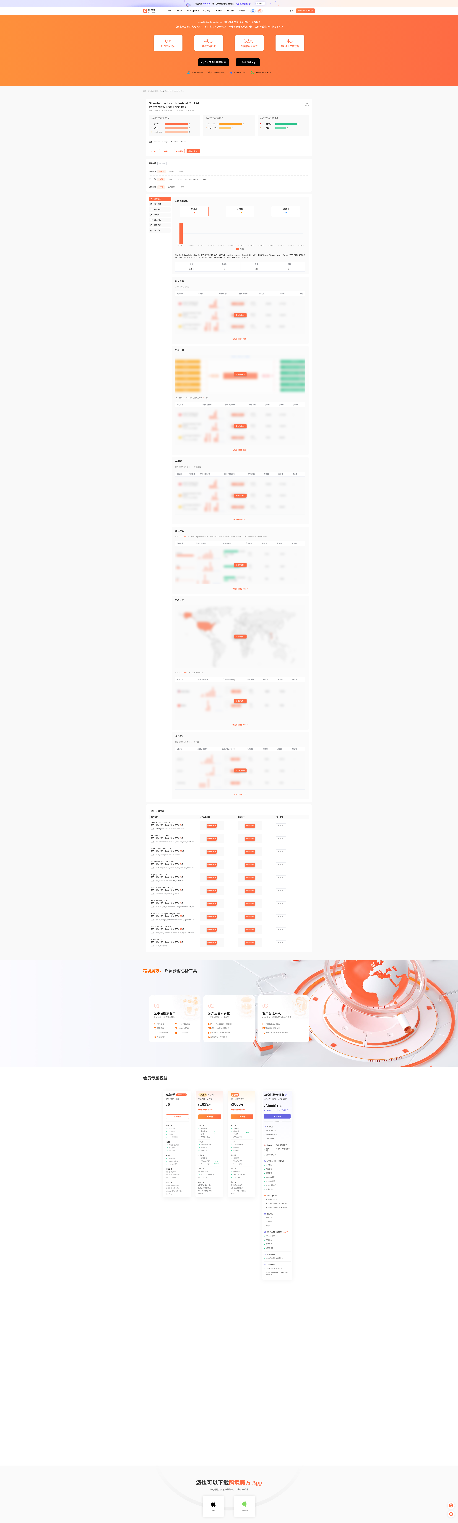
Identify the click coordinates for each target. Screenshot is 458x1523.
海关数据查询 (153, 91)
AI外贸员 (179, 11)
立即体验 (260, 3)
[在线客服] (451, 1505)
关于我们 (242, 11)
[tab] (160, 199)
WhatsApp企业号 (193, 11)
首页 (169, 11)
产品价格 (219, 11)
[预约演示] (451, 1514)
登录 (291, 11)
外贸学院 (230, 11)
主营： (151, 142)
